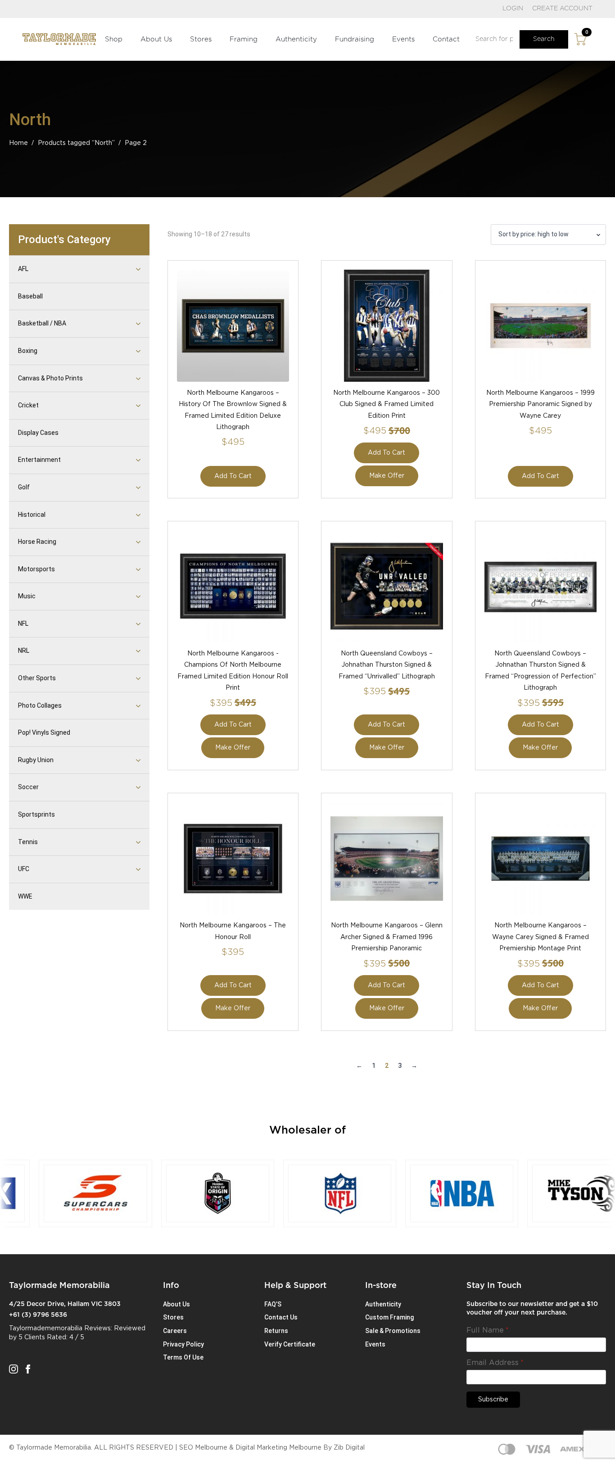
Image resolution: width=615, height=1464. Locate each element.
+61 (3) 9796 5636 (38, 1315)
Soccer (28, 787)
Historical (31, 514)
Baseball (30, 296)
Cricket (28, 405)
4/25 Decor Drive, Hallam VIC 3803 (65, 1304)
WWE (25, 896)
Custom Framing (389, 1317)
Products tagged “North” (76, 143)
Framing (244, 39)
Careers (175, 1330)
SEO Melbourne (203, 1448)
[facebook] (27, 1369)
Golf (24, 487)
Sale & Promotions (393, 1330)
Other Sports (37, 678)
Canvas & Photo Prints (50, 378)
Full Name (487, 1330)
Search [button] (544, 39)
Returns (276, 1330)
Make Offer (386, 476)
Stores (201, 39)
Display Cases (38, 432)
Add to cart (233, 476)
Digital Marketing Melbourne (278, 1448)
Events (403, 39)
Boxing (27, 350)
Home (18, 143)
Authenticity (296, 39)
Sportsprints (36, 814)
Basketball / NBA (42, 323)
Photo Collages (40, 705)
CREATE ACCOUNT (562, 8)
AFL (23, 268)
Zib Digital (349, 1448)
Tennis (28, 841)
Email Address (495, 1362)
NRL (23, 650)
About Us (156, 39)
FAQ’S (272, 1304)
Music (27, 596)
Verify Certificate (289, 1344)
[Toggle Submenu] (126, 269)
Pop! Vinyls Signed (44, 732)
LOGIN (512, 8)
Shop (113, 39)
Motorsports (36, 569)
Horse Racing (37, 541)
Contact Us (281, 1317)
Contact (446, 39)
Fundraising (354, 39)
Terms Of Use (183, 1357)
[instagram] (13, 1369)
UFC (23, 868)
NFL (23, 623)
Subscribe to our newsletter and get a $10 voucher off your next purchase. (532, 1308)
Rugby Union (36, 760)
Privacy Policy (183, 1344)
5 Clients (31, 1337)
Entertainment (39, 459)
